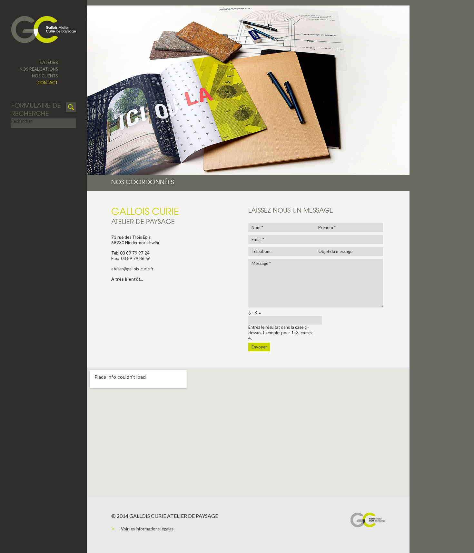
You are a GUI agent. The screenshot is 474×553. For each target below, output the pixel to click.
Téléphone (262, 251)
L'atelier (49, 62)
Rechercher (21, 121)
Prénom (327, 227)
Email (258, 239)
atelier (117, 268)
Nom (257, 227)
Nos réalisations (39, 69)
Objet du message (335, 251)
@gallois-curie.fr (138, 268)
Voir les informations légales (147, 528)
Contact (47, 82)
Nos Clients (45, 75)
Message (261, 263)
